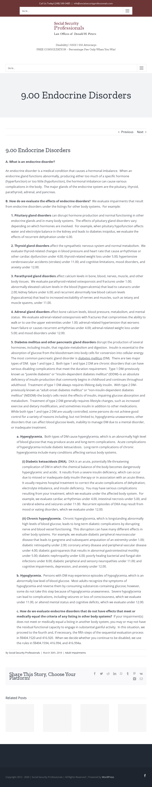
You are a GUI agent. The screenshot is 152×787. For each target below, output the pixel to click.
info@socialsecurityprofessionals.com (93, 3)
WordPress (108, 777)
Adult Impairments (75, 652)
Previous (127, 132)
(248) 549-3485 (62, 3)
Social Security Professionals (24, 652)
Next (140, 132)
